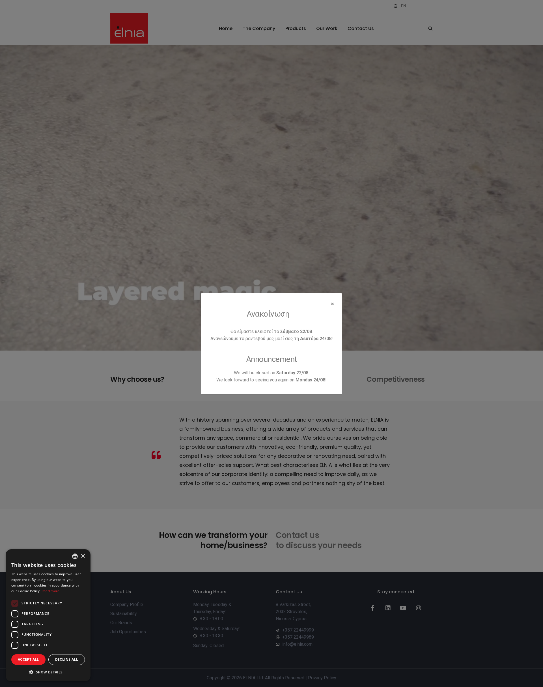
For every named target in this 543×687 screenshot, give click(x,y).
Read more (51, 591)
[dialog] (48, 615)
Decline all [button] (66, 659)
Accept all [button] (28, 659)
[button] (48, 672)
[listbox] (75, 556)
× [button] (83, 556)
